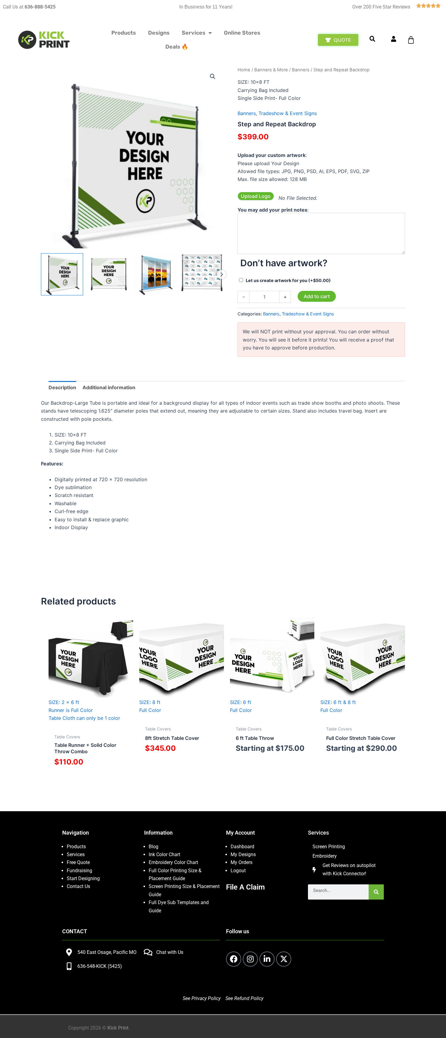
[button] (212, 76)
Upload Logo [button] (256, 196)
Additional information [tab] (109, 387)
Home (244, 70)
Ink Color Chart (164, 854)
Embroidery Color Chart (174, 862)
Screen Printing (329, 846)
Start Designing (83, 878)
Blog (153, 846)
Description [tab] (62, 387)
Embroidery (325, 856)
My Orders (241, 862)
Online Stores (242, 32)
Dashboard (242, 846)
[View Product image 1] (62, 274)
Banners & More (271, 70)
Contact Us (78, 886)
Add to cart (317, 296)
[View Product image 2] (109, 274)
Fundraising (79, 870)
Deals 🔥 (176, 46)
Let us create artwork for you (288, 280)
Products (123, 32)
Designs (159, 32)
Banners (300, 70)
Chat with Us (169, 952)
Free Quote (78, 862)
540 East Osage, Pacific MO (107, 952)
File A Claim (245, 887)
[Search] (376, 892)
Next (221, 274)
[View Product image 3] (155, 274)
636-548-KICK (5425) (99, 966)
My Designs (243, 854)
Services (193, 32)
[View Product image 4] (202, 274)
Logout (238, 870)
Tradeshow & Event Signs (287, 113)
